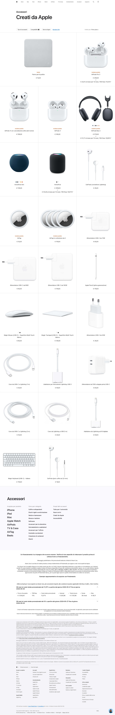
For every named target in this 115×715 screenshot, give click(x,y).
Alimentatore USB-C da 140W (57, 285)
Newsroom (84, 684)
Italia (98, 710)
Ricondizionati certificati (54, 683)
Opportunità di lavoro (87, 688)
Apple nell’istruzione (70, 680)
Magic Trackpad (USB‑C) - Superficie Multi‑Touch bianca (57, 336)
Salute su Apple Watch (71, 690)
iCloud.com (35, 676)
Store (17, 672)
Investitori (84, 693)
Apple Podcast (36, 693)
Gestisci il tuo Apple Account (39, 672)
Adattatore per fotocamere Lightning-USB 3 (57, 384)
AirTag (19, 238)
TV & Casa (18, 685)
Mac (17, 674)
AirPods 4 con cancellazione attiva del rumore (19, 131)
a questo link (61, 656)
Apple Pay (18, 697)
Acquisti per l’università (71, 682)
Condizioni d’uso (41, 712)
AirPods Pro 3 (95, 74)
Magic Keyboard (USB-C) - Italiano (19, 478)
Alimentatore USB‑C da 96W (19, 285)
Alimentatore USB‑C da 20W (96, 335)
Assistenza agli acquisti (54, 691)
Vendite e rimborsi (50, 712)
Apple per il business (70, 672)
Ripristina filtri (56, 29)
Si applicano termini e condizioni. (76, 635)
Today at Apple (52, 676)
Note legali (58, 712)
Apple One (35, 682)
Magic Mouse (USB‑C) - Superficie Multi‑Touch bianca (19, 336)
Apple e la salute (69, 687)
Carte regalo (19, 691)
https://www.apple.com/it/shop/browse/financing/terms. (32, 638)
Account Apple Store (37, 674)
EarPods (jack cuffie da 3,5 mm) (57, 478)
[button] (93, 2)
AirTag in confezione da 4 (57, 238)
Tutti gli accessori (24, 667)
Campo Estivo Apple (54, 678)
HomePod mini (19, 184)
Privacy (84, 676)
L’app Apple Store (53, 681)
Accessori (18, 689)
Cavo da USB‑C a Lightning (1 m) (19, 384)
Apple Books (36, 695)
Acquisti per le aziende (71, 674)
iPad (17, 676)
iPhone (17, 678)
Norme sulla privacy (21, 712)
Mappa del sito (65, 712)
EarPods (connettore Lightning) (96, 184)
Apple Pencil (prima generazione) (95, 285)
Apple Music (35, 686)
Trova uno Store (53, 672)
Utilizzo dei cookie (31, 712)
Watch (17, 681)
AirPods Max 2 (95, 131)
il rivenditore (41, 706)
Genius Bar (51, 674)
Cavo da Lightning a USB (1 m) (57, 431)
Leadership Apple (86, 686)
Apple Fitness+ (36, 691)
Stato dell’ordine (53, 689)
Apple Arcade (36, 688)
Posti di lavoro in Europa (87, 699)
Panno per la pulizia (38, 74)
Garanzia (84, 691)
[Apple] (16, 667)
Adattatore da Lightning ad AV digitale (96, 431)
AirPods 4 (57, 131)
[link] (111, 710)
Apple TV (35, 684)
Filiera (83, 678)
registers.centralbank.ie (38, 627)
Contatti (84, 701)
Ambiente (84, 674)
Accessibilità (85, 672)
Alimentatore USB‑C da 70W (96, 238)
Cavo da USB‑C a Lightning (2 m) (19, 431)
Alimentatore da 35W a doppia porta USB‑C (96, 384)
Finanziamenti (52, 687)
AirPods (18, 683)
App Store (35, 697)
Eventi (83, 697)
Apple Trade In (52, 685)
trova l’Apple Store (32, 706)
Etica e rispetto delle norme (88, 695)
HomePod (57, 184)
